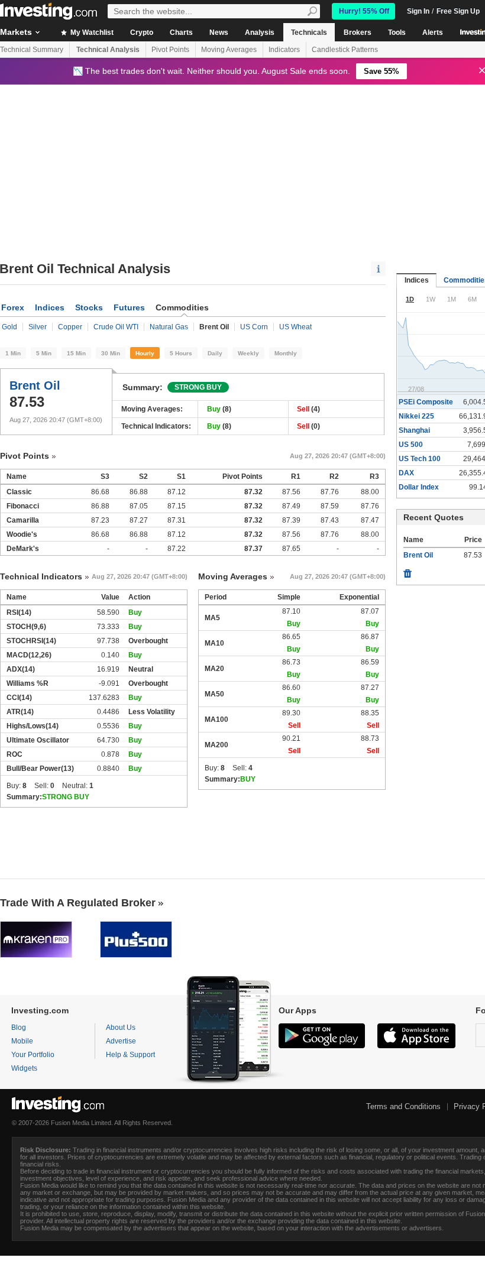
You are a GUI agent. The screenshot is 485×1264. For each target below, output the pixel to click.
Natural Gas (169, 327)
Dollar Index (419, 487)
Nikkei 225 (416, 416)
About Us (120, 1027)
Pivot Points (170, 50)
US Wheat (295, 327)
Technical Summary (31, 50)
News (218, 32)
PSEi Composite (426, 402)
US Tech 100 (420, 459)
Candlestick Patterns (345, 50)
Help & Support (130, 1055)
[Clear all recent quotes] (407, 570)
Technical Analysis (108, 50)
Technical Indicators (41, 576)
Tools (397, 32)
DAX (406, 473)
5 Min (43, 353)
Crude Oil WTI (115, 327)
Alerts (432, 32)
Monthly (285, 353)
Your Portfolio (32, 1055)
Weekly (248, 353)
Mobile (22, 1041)
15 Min (76, 353)
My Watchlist (91, 32)
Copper (70, 327)
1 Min (13, 353)
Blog (18, 1027)
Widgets (24, 1068)
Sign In (418, 11)
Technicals (309, 32)
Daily (215, 353)
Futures (129, 307)
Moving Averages (229, 50)
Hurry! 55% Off (364, 11)
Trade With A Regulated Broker (78, 903)
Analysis (259, 32)
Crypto (141, 32)
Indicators (284, 50)
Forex (12, 307)
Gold (9, 327)
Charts (181, 32)
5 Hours (181, 353)
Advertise (121, 1041)
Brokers (357, 32)
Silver (37, 327)
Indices (49, 307)
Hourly (144, 353)
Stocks (89, 307)
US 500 (411, 444)
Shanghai (414, 430)
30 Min (110, 353)
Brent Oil (34, 385)
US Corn (254, 327)
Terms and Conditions (403, 1106)
